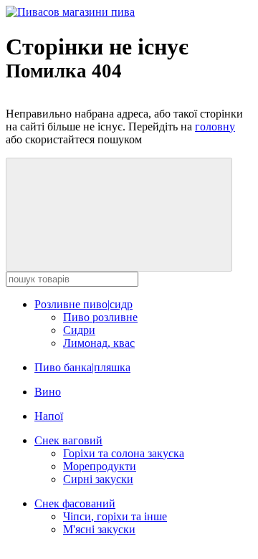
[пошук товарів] (119, 215)
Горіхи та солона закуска (123, 453)
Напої (48, 416)
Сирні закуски (98, 479)
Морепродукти (99, 466)
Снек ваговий (68, 440)
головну (215, 126)
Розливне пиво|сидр (83, 304)
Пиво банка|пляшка (82, 367)
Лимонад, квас (99, 343)
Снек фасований (74, 503)
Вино (47, 392)
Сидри (79, 330)
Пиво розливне (100, 317)
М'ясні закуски (99, 529)
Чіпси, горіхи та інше (115, 516)
